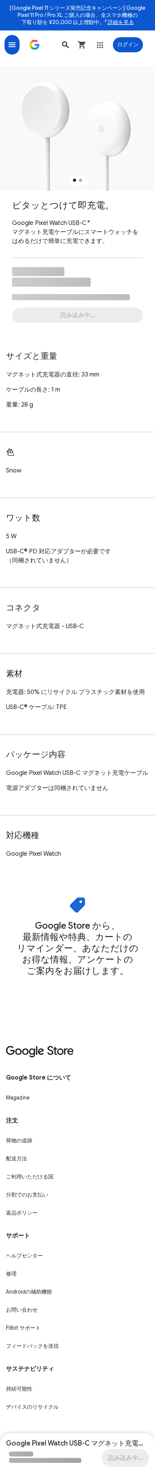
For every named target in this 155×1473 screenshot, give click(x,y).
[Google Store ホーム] (35, 45)
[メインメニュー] (12, 45)
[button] (65, 44)
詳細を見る (121, 22)
